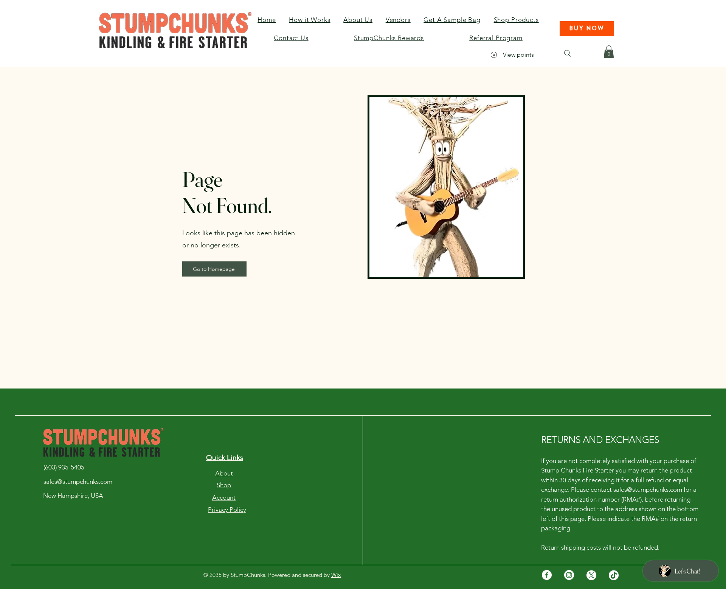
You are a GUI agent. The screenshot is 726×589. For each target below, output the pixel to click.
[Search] (568, 53)
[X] (591, 575)
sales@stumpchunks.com (647, 489)
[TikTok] (614, 575)
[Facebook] (547, 575)
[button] (587, 28)
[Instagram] (569, 575)
